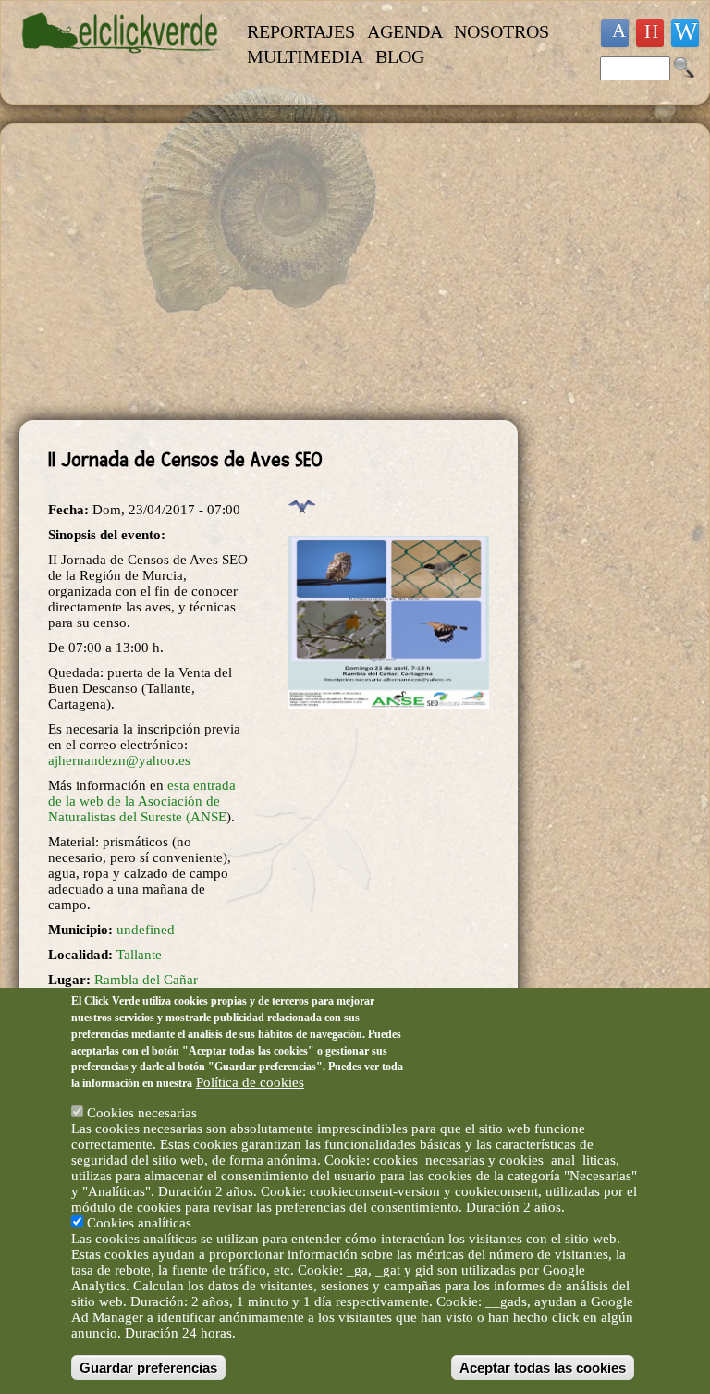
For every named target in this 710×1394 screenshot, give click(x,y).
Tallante (139, 954)
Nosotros (501, 31)
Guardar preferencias (148, 1367)
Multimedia (305, 56)
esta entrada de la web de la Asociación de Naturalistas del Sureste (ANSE (142, 801)
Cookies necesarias (142, 1112)
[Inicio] (121, 62)
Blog (399, 56)
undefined (145, 929)
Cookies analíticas (139, 1222)
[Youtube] (650, 33)
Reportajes (301, 31)
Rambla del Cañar (146, 979)
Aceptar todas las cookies (542, 1367)
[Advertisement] (268, 271)
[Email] (685, 33)
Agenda (405, 31)
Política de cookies (250, 1082)
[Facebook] (615, 33)
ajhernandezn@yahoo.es (119, 760)
